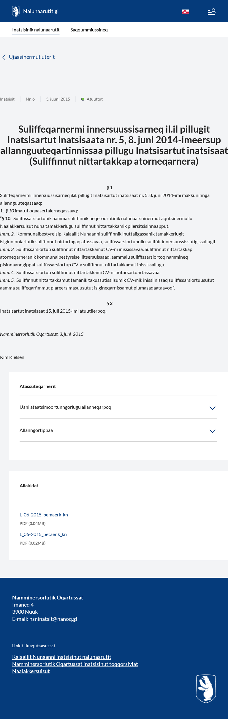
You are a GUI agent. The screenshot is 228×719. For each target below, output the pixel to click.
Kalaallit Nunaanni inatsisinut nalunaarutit (61, 656)
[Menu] (211, 12)
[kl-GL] (185, 11)
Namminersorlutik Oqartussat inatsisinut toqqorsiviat (75, 664)
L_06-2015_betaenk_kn (43, 534)
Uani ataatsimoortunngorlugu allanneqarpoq (65, 407)
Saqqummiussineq (89, 29)
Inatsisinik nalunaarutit (36, 29)
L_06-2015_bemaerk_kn (44, 514)
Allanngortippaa (36, 430)
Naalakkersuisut (31, 671)
